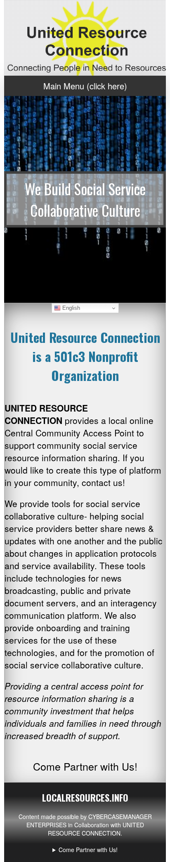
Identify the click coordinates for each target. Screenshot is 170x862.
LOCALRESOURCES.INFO (85, 797)
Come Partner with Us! (88, 849)
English (70, 308)
